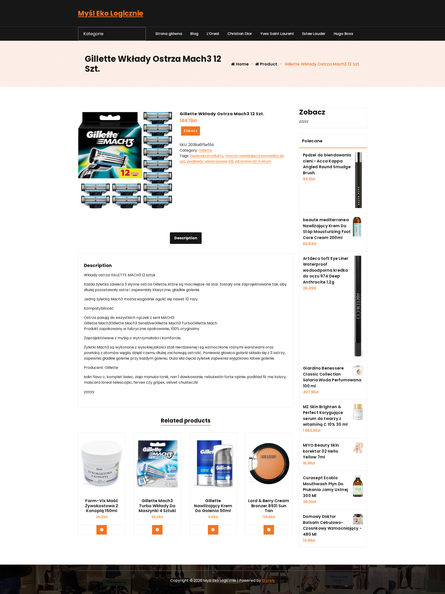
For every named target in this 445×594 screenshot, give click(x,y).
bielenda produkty (206, 156)
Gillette (205, 150)
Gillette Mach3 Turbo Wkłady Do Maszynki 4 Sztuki (157, 505)
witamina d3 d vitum (253, 161)
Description (185, 238)
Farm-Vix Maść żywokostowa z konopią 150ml (101, 505)
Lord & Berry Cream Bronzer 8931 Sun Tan (268, 505)
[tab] (186, 238)
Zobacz (191, 130)
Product (268, 64)
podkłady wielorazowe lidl (210, 161)
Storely (268, 580)
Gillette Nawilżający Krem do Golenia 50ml (213, 505)
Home (242, 64)
